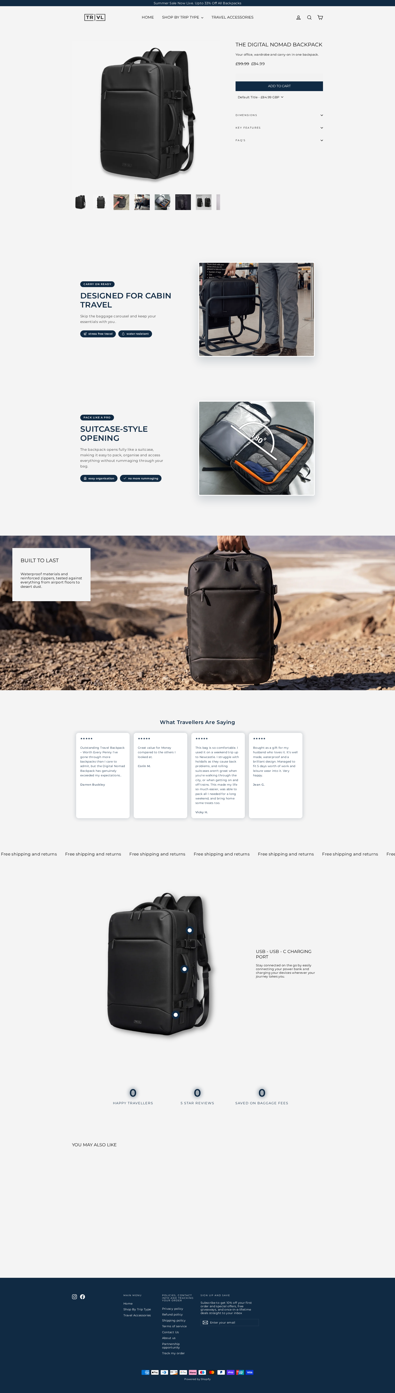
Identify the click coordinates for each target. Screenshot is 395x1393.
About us (169, 1338)
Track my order (173, 1353)
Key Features (248, 127)
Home (148, 17)
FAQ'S (240, 140)
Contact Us (170, 1332)
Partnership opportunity (171, 1345)
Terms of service (174, 1326)
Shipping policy (174, 1320)
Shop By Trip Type (181, 17)
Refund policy (172, 1314)
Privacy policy (172, 1309)
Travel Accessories (232, 17)
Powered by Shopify (197, 1379)
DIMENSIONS (246, 115)
